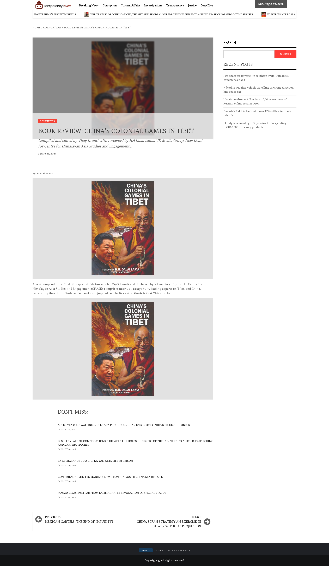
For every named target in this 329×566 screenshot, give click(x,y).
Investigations (153, 5)
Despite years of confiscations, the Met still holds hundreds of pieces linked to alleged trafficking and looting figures (156, 14)
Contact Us (145, 550)
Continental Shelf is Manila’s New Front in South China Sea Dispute (110, 476)
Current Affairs (130, 5)
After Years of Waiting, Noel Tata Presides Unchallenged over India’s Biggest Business (124, 425)
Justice (192, 5)
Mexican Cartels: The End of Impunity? (79, 519)
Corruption (110, 5)
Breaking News (89, 5)
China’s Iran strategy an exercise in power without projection (169, 521)
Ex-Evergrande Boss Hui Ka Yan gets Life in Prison (285, 14)
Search (229, 42)
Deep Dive (207, 5)
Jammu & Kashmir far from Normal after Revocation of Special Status (112, 492)
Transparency (175, 5)
